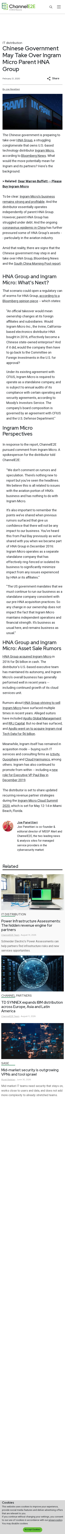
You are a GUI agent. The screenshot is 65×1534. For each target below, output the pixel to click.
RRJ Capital (16, 723)
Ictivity (54, 754)
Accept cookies (32, 1529)
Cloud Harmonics (37, 759)
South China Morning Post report (37, 263)
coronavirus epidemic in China (24, 227)
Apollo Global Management (42, 718)
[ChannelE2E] (18, 7)
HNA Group (24, 140)
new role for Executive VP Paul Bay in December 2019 (30, 775)
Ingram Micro (44, 150)
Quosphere (10, 759)
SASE (5, 1063)
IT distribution (12, 43)
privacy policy (55, 1520)
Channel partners (16, 996)
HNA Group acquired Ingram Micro (27, 656)
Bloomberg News (33, 156)
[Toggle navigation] (59, 7)
